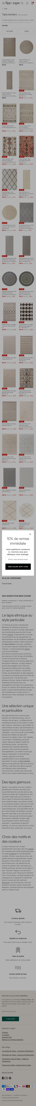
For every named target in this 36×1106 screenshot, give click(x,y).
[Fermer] (30, 534)
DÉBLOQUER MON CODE (18, 566)
